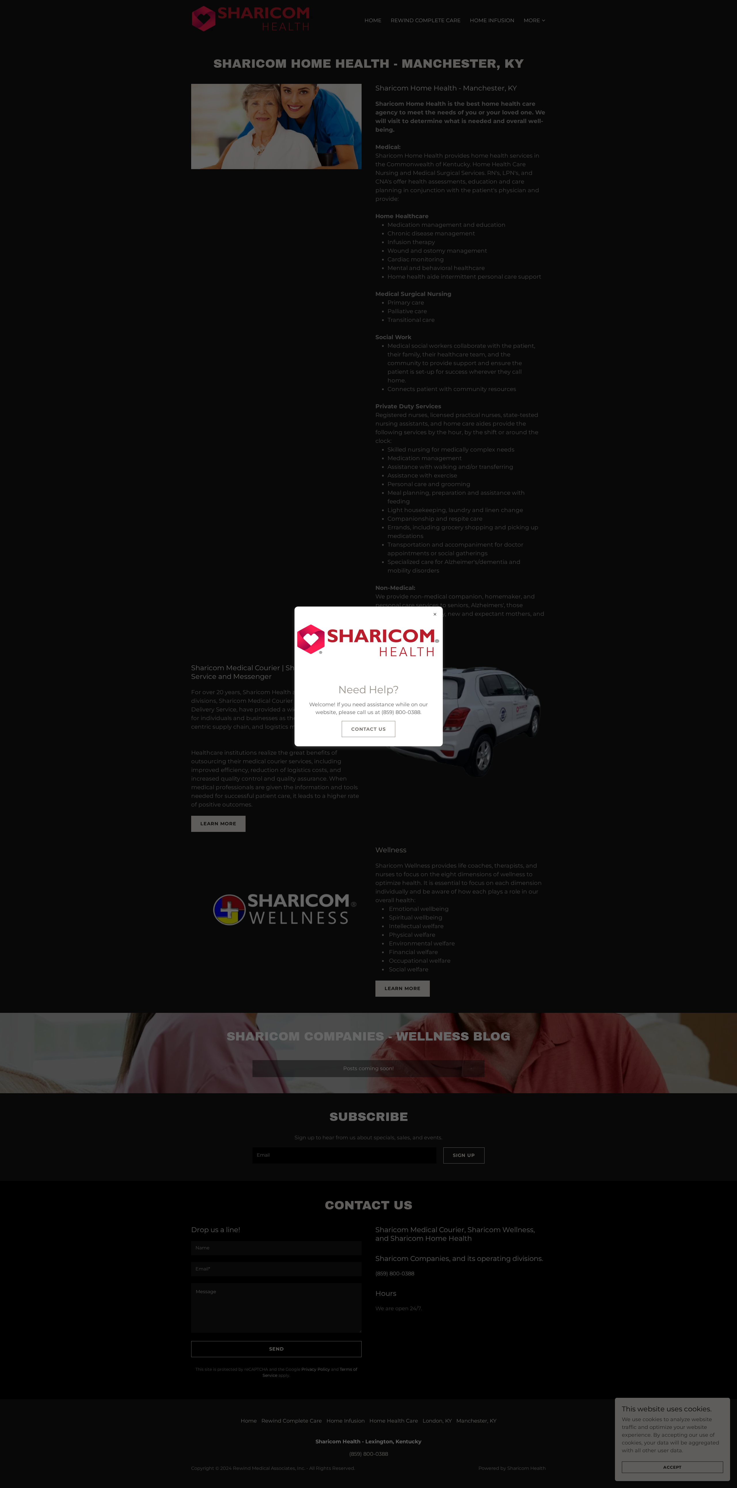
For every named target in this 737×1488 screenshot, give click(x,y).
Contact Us (368, 729)
